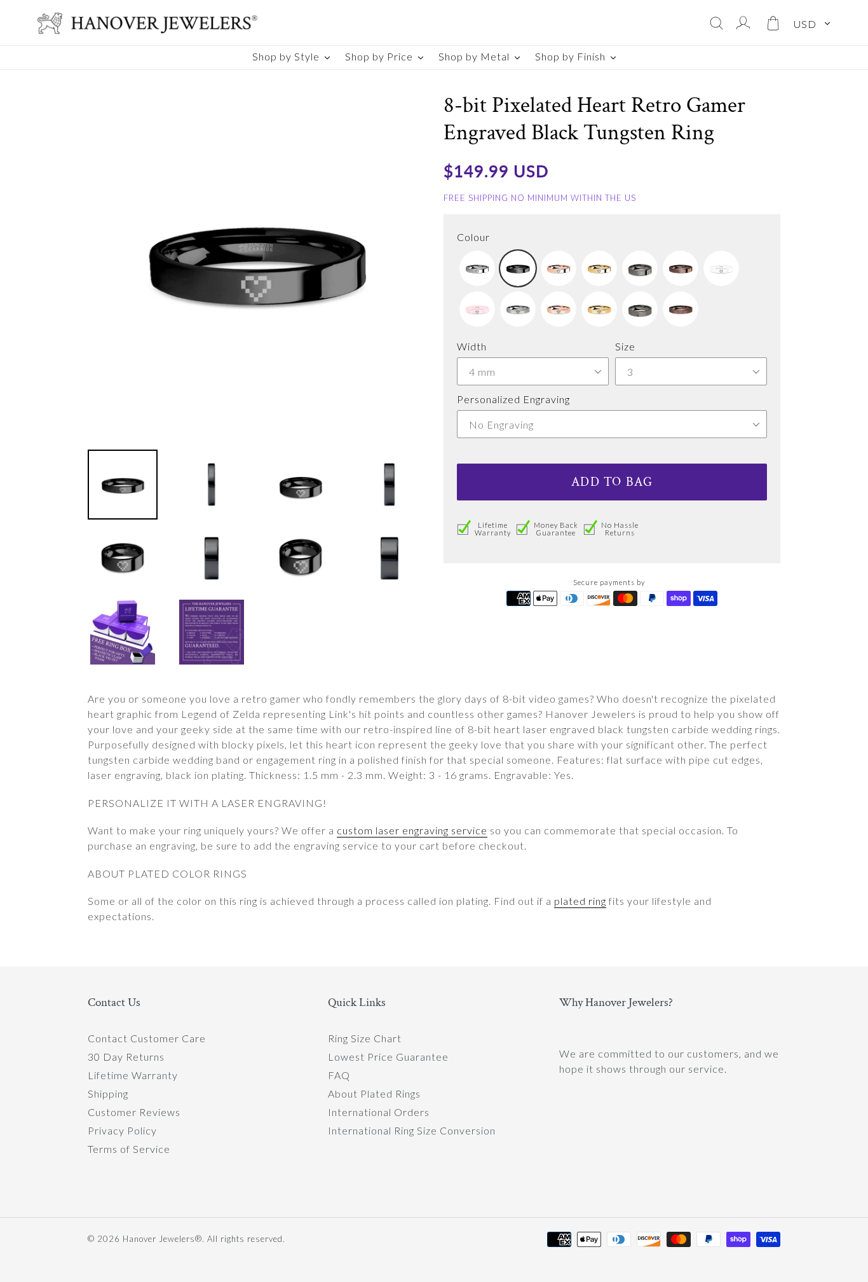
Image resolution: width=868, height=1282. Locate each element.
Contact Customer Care (147, 1038)
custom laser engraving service (412, 830)
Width (472, 346)
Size (625, 346)
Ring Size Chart (365, 1038)
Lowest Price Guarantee (388, 1057)
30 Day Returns (126, 1057)
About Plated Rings (374, 1093)
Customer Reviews (134, 1112)
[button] (477, 268)
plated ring (580, 901)
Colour (473, 237)
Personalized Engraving (513, 399)
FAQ (339, 1075)
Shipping (108, 1093)
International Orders (379, 1112)
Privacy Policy (122, 1130)
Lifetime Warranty (133, 1075)
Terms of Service (129, 1149)
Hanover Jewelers (159, 1239)
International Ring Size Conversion (412, 1130)
